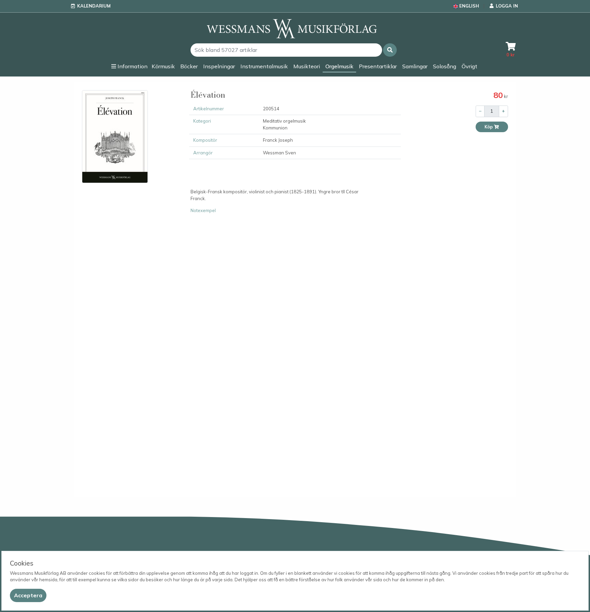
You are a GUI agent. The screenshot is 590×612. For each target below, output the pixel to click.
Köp (489, 126)
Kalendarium (94, 6)
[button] (390, 50)
